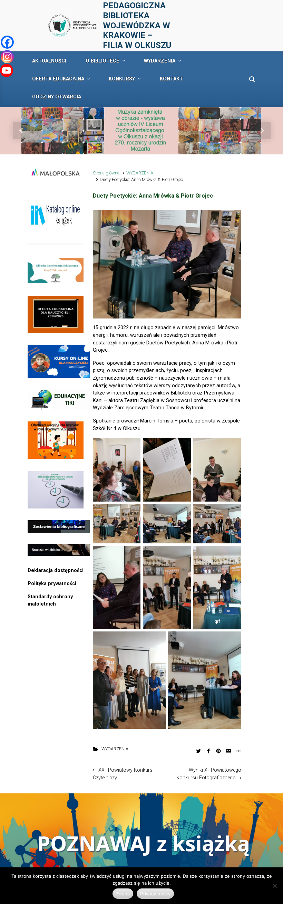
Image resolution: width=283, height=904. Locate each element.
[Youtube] (6, 70)
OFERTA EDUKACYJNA (58, 79)
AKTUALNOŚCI (49, 61)
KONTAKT (171, 79)
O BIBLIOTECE (102, 61)
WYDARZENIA (159, 61)
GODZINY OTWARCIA (56, 97)
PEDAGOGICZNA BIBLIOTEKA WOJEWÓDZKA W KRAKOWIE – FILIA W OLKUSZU (137, 25)
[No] (274, 885)
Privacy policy (155, 893)
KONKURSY (122, 79)
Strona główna (106, 172)
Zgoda (123, 893)
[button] (21, 130)
